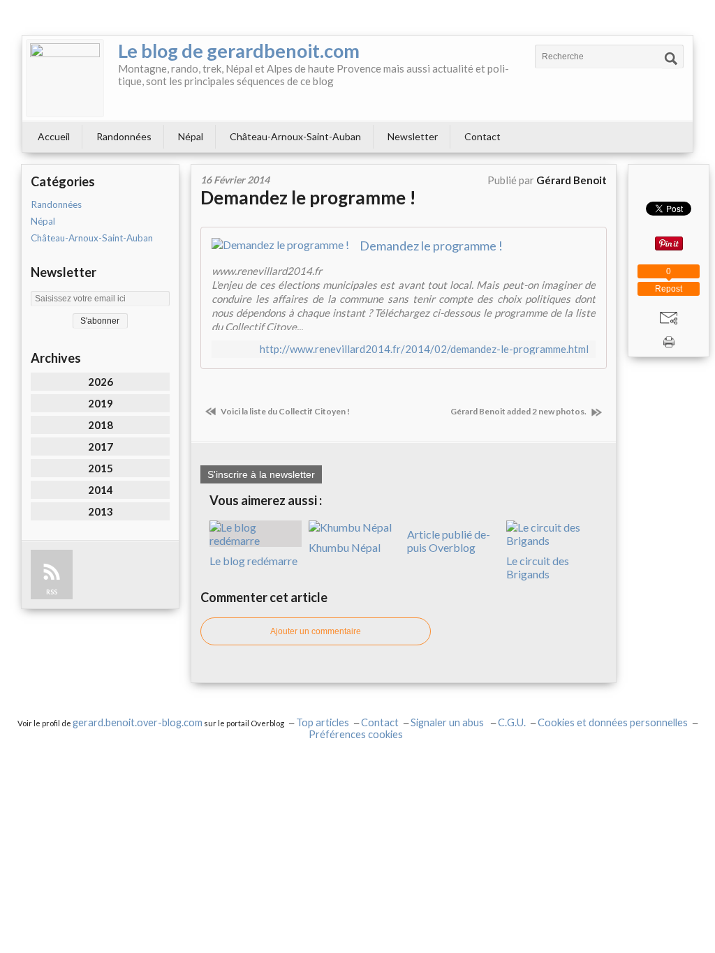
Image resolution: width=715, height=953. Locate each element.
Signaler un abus (448, 722)
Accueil (54, 136)
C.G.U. (512, 722)
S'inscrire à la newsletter (261, 474)
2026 (100, 381)
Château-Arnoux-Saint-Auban (295, 136)
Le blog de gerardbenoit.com (239, 50)
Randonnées (124, 136)
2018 (100, 425)
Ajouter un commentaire (315, 631)
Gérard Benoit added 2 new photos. (519, 411)
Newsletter (413, 136)
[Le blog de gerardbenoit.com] (65, 78)
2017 (100, 446)
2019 (100, 403)
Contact (482, 136)
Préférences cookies (356, 734)
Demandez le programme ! (308, 197)
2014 (100, 489)
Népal (190, 136)
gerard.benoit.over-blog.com (137, 722)
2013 (100, 511)
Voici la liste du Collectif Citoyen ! (284, 411)
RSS (51, 592)
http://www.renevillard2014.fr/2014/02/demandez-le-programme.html (424, 349)
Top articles (322, 722)
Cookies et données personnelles (613, 722)
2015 (100, 468)
